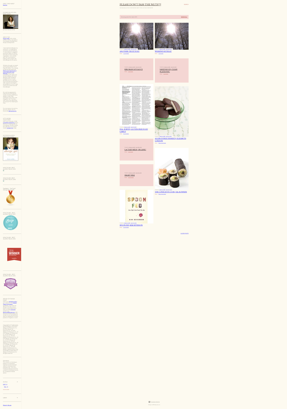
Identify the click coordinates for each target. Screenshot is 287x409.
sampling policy (13, 301)
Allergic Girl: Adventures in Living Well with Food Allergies (10, 72)
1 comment (160, 53)
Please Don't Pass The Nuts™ (140, 4)
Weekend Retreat (163, 51)
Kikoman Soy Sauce (134, 69)
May (6, 387)
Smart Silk (130, 175)
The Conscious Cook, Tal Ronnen (171, 192)
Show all (184, 17)
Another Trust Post (129, 51)
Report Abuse (7, 405)
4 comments (126, 53)
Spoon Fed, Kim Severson (131, 225)
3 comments (126, 133)
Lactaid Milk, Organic (135, 149)
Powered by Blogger (155, 401)
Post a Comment (162, 143)
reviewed (12, 309)
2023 (5, 384)
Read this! (5, 5)
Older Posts (185, 233)
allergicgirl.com (12, 111)
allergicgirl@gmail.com (9, 312)
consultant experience (9, 122)
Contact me (10, 128)
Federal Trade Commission (10, 303)
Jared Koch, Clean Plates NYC (168, 70)
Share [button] (121, 53)
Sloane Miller (6, 38)
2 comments (126, 227)
